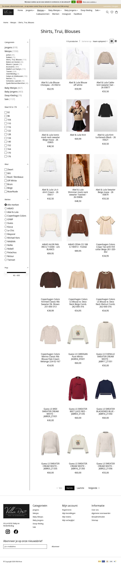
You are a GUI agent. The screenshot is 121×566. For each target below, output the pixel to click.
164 (9, 149)
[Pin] (103, 561)
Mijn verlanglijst (68, 520)
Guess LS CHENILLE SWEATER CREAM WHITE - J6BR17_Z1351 (105, 358)
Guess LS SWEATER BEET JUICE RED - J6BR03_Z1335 (78, 411)
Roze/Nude (12, 191)
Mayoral (11, 234)
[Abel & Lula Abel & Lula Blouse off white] (78, 63)
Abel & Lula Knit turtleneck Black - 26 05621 (105, 137)
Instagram (66, 14)
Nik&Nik (11, 241)
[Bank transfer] (111, 561)
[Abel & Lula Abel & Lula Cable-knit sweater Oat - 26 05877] (105, 63)
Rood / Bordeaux (15, 176)
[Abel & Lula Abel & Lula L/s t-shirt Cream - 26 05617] (50, 170)
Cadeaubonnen (42, 14)
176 (9, 156)
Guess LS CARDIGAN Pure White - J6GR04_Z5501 (78, 356)
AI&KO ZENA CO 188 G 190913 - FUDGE (78, 245)
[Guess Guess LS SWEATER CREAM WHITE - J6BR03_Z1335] (50, 444)
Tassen (9, 71)
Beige (10, 187)
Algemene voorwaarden (101, 513)
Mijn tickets (66, 517)
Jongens (8, 47)
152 (9, 145)
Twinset (11, 259)
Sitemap (95, 520)
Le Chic (10, 230)
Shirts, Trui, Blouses (14, 59)
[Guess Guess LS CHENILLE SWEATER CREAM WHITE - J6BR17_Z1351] (105, 334)
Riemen (9, 78)
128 (9, 134)
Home (20, 10)
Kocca (10, 226)
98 (8, 115)
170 (9, 152)
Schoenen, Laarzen (13, 81)
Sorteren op (86, 41)
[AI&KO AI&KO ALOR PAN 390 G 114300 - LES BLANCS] (50, 225)
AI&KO (10, 208)
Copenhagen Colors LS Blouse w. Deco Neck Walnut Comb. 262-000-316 (105, 303)
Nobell (10, 248)
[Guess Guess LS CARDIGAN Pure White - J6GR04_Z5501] (78, 334)
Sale (7, 99)
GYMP (10, 219)
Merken (55, 14)
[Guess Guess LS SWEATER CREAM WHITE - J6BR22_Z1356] (105, 444)
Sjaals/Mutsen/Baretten (15, 83)
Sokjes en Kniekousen (14, 76)
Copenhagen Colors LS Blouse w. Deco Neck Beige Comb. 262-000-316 (78, 303)
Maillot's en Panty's (13, 69)
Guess (10, 223)
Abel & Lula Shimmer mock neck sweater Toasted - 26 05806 (78, 193)
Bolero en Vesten (13, 62)
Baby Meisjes (11, 87)
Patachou (12, 252)
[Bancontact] (115, 561)
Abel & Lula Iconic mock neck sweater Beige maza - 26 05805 (50, 138)
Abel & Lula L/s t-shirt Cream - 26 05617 (50, 192)
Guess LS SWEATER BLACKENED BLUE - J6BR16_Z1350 (105, 411)
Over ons (95, 510)
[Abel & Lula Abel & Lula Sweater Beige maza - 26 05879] (105, 170)
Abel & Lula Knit (78, 134)
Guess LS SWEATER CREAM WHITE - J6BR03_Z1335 (50, 466)
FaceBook (78, 14)
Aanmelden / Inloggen (110, 6)
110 (9, 123)
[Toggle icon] (107, 12)
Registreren (66, 510)
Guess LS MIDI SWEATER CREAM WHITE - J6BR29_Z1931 (50, 412)
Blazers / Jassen (12, 64)
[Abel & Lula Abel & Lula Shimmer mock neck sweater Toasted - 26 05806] (78, 170)
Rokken (9, 57)
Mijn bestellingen (68, 513)
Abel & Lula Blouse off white (78, 83)
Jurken (8, 55)
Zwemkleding (11, 74)
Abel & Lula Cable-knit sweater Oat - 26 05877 (106, 85)
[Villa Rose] (8, 12)
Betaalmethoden (98, 517)
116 (9, 127)
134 (9, 138)
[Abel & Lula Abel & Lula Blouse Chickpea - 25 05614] (50, 63)
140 (9, 141)
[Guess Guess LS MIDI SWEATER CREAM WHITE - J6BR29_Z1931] (50, 389)
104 (9, 119)
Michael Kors (13, 237)
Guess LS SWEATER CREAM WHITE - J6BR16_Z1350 (78, 466)
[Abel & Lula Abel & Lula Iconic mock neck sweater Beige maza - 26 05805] (50, 115)
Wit (9, 173)
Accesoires (10, 66)
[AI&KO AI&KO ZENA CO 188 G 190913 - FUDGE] (78, 225)
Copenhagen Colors (16, 215)
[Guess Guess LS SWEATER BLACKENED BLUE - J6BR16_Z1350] (105, 389)
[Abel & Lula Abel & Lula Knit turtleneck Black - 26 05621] (105, 115)
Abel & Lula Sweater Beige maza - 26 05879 (105, 192)
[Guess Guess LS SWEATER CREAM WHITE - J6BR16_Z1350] (78, 444)
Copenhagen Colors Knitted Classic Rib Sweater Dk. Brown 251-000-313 (50, 303)
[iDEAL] (99, 561)
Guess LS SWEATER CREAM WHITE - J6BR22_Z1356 (106, 466)
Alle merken (13, 204)
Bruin (10, 184)
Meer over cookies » (90, 2)
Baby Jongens (11, 91)
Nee (79, 2)
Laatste (80, 488)
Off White (12, 180)
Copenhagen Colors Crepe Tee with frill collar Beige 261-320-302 (105, 248)
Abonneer (55, 546)
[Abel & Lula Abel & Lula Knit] (78, 115)
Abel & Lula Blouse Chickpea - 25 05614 (50, 83)
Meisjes (13, 22)
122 (9, 130)
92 (8, 112)
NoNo (10, 245)
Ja (73, 2)
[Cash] (107, 561)
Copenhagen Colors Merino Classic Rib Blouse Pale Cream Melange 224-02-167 (50, 358)
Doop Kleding (86, 10)
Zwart (10, 169)
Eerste (70, 488)
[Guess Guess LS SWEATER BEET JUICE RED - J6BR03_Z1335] (78, 389)
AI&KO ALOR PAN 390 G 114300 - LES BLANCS (50, 247)
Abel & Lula (12, 212)
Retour (10, 256)
